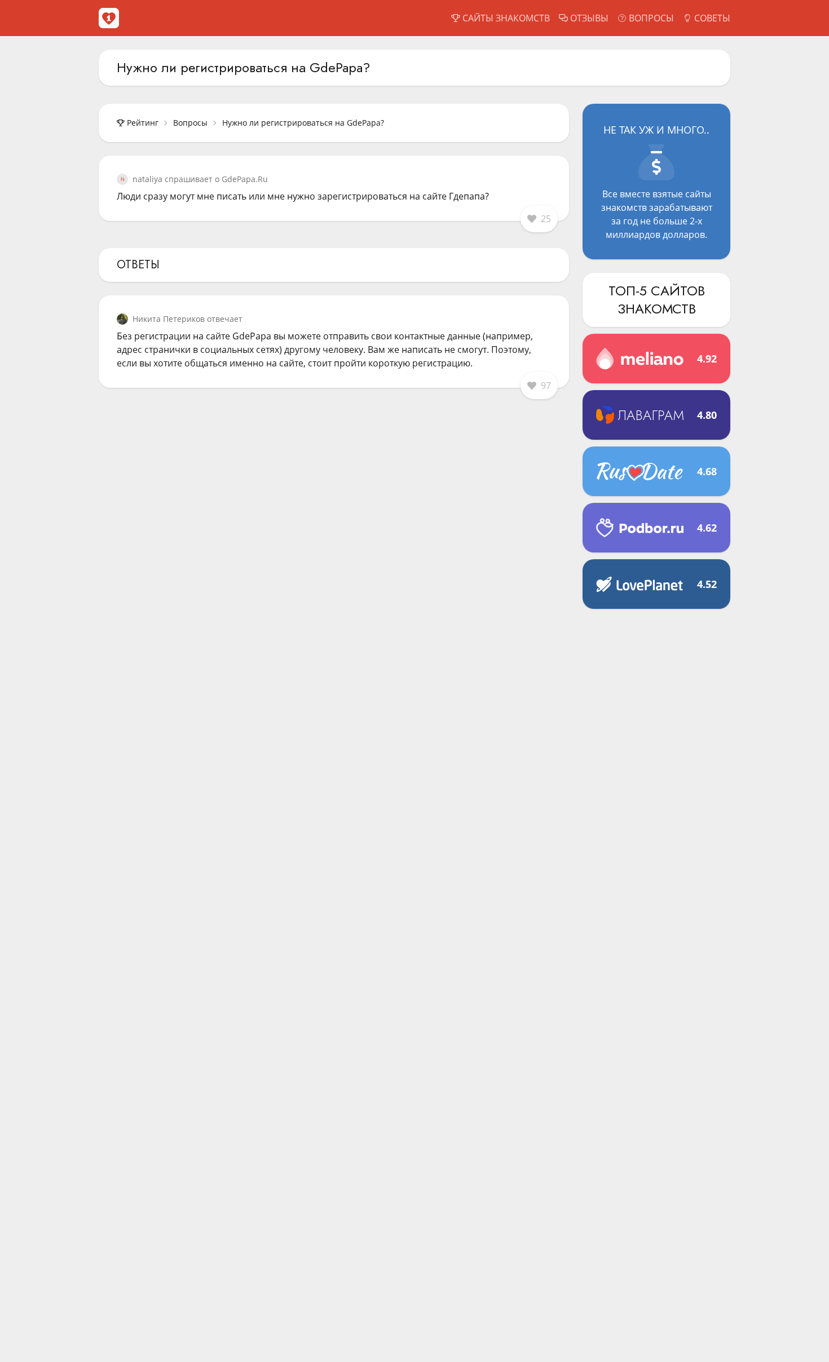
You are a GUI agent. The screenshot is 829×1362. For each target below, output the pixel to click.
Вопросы (190, 122)
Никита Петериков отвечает (187, 318)
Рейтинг (142, 122)
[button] (539, 218)
